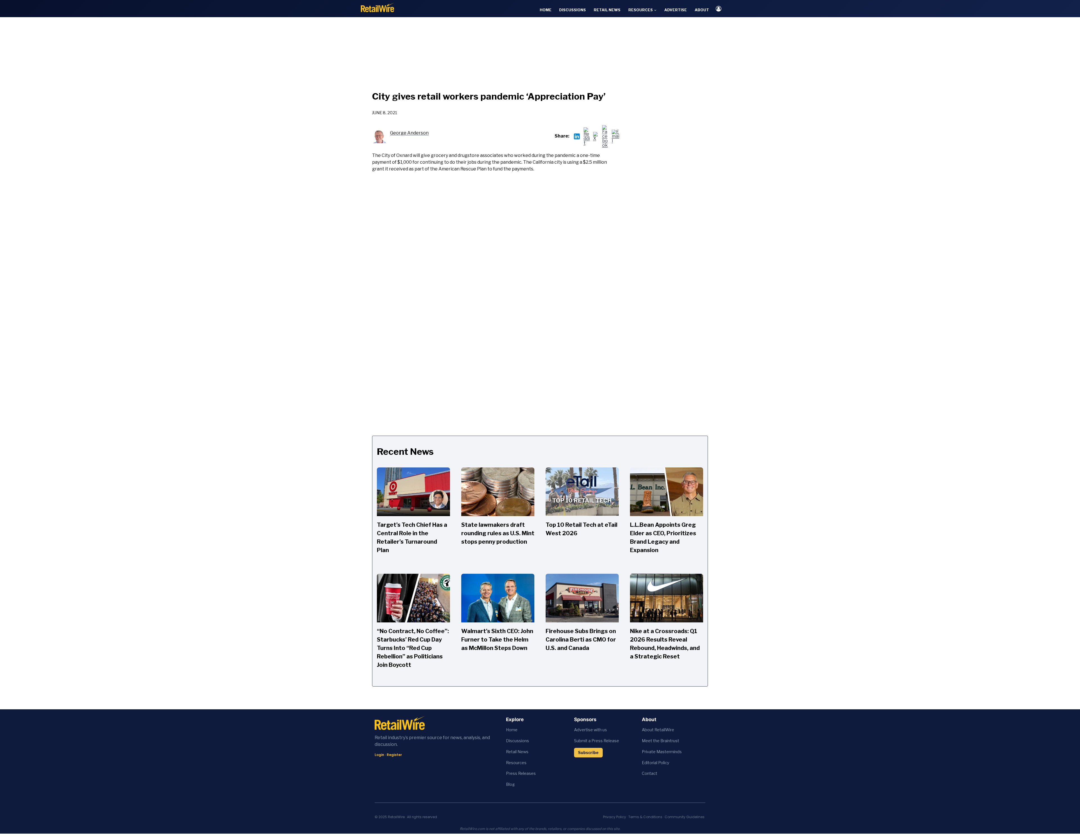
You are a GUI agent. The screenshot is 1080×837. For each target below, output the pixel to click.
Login (379, 754)
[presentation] (413, 491)
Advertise (675, 10)
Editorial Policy (655, 762)
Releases (527, 773)
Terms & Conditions (645, 816)
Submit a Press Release (596, 740)
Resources (516, 762)
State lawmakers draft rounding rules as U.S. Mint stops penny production (497, 533)
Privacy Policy (614, 816)
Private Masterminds (662, 751)
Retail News (607, 10)
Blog (510, 784)
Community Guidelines (685, 816)
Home (546, 10)
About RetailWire (658, 729)
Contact (649, 773)
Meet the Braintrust (660, 740)
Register (394, 754)
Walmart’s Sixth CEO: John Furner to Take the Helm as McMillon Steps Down (497, 639)
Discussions (572, 10)
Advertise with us (590, 729)
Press (512, 773)
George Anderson (409, 133)
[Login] (718, 8)
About (702, 10)
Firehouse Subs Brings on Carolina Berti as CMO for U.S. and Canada (581, 639)
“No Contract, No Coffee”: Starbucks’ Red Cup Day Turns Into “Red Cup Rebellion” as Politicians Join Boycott (413, 648)
